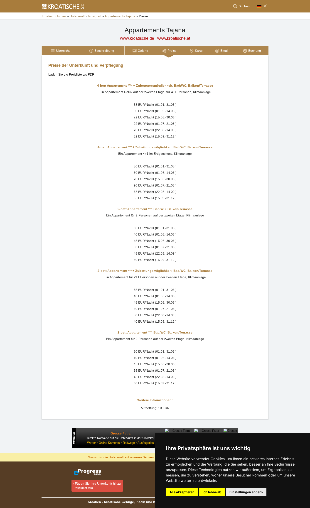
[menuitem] (60, 50)
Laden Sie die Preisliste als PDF (71, 74)
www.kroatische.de (137, 38)
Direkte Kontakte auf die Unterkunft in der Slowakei (120, 438)
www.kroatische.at (173, 38)
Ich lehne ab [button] (212, 492)
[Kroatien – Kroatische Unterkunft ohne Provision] (63, 6)
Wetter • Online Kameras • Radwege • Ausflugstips (120, 442)
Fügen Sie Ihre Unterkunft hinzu (98, 486)
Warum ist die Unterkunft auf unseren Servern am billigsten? (131, 457)
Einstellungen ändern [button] (246, 492)
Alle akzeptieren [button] (182, 492)
